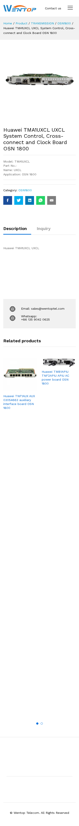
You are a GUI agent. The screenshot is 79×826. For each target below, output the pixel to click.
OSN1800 (25, 190)
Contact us (53, 8)
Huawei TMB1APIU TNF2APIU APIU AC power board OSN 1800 (55, 377)
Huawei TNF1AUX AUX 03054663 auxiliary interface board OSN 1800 (19, 402)
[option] (20, 388)
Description (15, 229)
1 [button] (37, 723)
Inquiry (43, 229)
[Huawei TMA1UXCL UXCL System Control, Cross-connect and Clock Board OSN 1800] (7, 200)
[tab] (17, 231)
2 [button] (42, 723)
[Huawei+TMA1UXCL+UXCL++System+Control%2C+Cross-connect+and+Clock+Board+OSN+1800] (18, 200)
